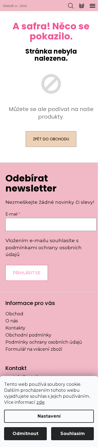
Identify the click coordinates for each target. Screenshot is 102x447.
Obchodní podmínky (28, 335)
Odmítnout (25, 433)
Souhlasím (72, 433)
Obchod (14, 313)
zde (40, 402)
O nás (11, 320)
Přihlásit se (27, 272)
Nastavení (49, 416)
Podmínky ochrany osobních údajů (43, 342)
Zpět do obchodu (51, 139)
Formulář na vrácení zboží (33, 349)
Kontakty (15, 328)
